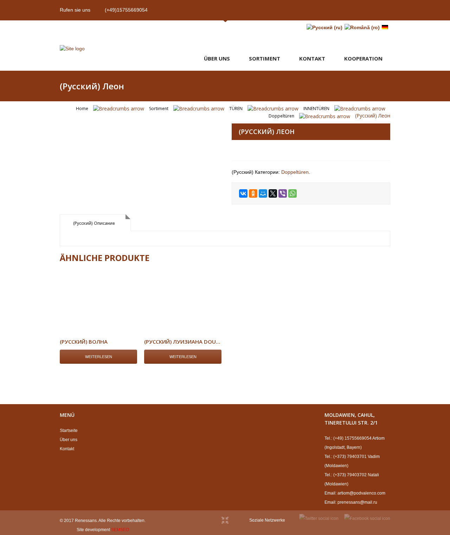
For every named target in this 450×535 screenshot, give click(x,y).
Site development (93, 529)
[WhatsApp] (292, 193)
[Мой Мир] (263, 193)
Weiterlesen (98, 357)
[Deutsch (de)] (385, 27)
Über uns (217, 58)
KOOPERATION (363, 58)
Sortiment (264, 58)
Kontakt (312, 58)
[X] (273, 193)
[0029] (139, 124)
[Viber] (282, 193)
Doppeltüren (281, 116)
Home (82, 109)
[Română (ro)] (362, 27)
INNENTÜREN (316, 109)
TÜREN (236, 109)
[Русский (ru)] (324, 27)
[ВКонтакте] (243, 193)
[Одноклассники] (253, 193)
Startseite (69, 430)
